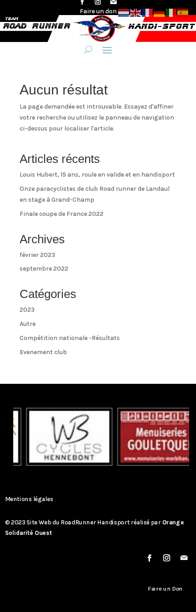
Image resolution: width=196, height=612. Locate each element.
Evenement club (43, 352)
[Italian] (171, 12)
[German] (159, 12)
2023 (27, 310)
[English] (136, 12)
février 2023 (37, 255)
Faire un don (98, 11)
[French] (148, 12)
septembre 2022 (44, 268)
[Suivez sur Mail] (184, 558)
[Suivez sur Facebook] (149, 558)
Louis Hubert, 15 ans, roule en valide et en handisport (97, 174)
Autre (28, 324)
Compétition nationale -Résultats (70, 338)
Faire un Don (165, 589)
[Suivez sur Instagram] (167, 558)
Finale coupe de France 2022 (61, 214)
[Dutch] (124, 12)
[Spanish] (183, 12)
